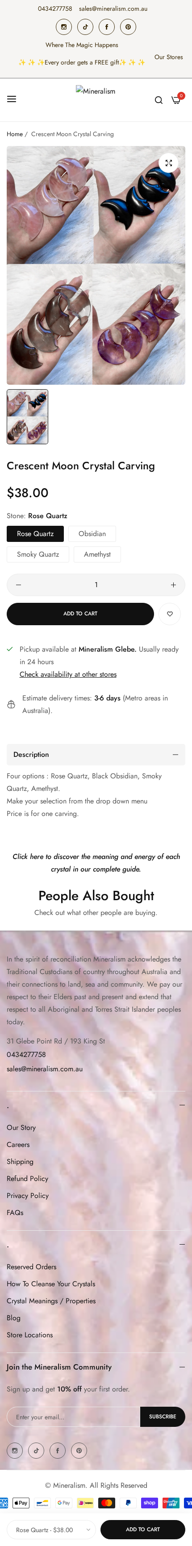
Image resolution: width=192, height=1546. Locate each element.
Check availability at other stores (68, 674)
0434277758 (26, 1054)
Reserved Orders (31, 1267)
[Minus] (18, 585)
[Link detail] (64, 27)
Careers (18, 1144)
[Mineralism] (96, 100)
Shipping (20, 1161)
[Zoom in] (169, 163)
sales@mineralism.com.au (45, 1069)
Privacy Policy (28, 1195)
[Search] (159, 100)
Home (15, 133)
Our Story (21, 1127)
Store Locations (30, 1335)
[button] (170, 614)
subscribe (162, 1417)
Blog (14, 1318)
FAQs (15, 1212)
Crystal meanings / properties (51, 1301)
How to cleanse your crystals (51, 1284)
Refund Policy (27, 1178)
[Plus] (173, 585)
